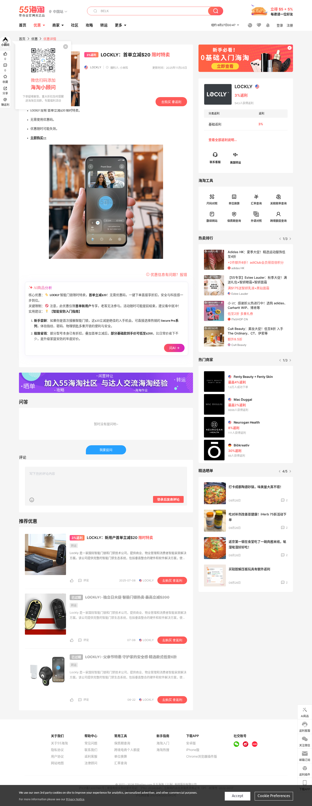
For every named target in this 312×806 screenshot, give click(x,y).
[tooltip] (43, 75)
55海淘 (32, 11)
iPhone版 (192, 750)
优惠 (37, 25)
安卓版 (191, 743)
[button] (58, 11)
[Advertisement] (245, 629)
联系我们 (91, 750)
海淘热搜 (162, 750)
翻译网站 (211, 221)
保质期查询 (234, 221)
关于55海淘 (59, 743)
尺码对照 (211, 203)
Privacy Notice (75, 799)
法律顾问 (91, 763)
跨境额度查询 (278, 221)
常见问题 (91, 743)
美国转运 (235, 162)
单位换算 (234, 203)
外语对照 (256, 221)
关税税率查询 (278, 203)
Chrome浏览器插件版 (201, 756)
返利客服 (91, 756)
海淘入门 (162, 743)
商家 (56, 25)
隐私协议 (57, 750)
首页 (22, 39)
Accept (237, 796)
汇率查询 (256, 203)
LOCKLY (95, 67)
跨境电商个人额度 (127, 750)
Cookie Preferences (274, 796)
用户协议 (57, 756)
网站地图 (57, 763)
